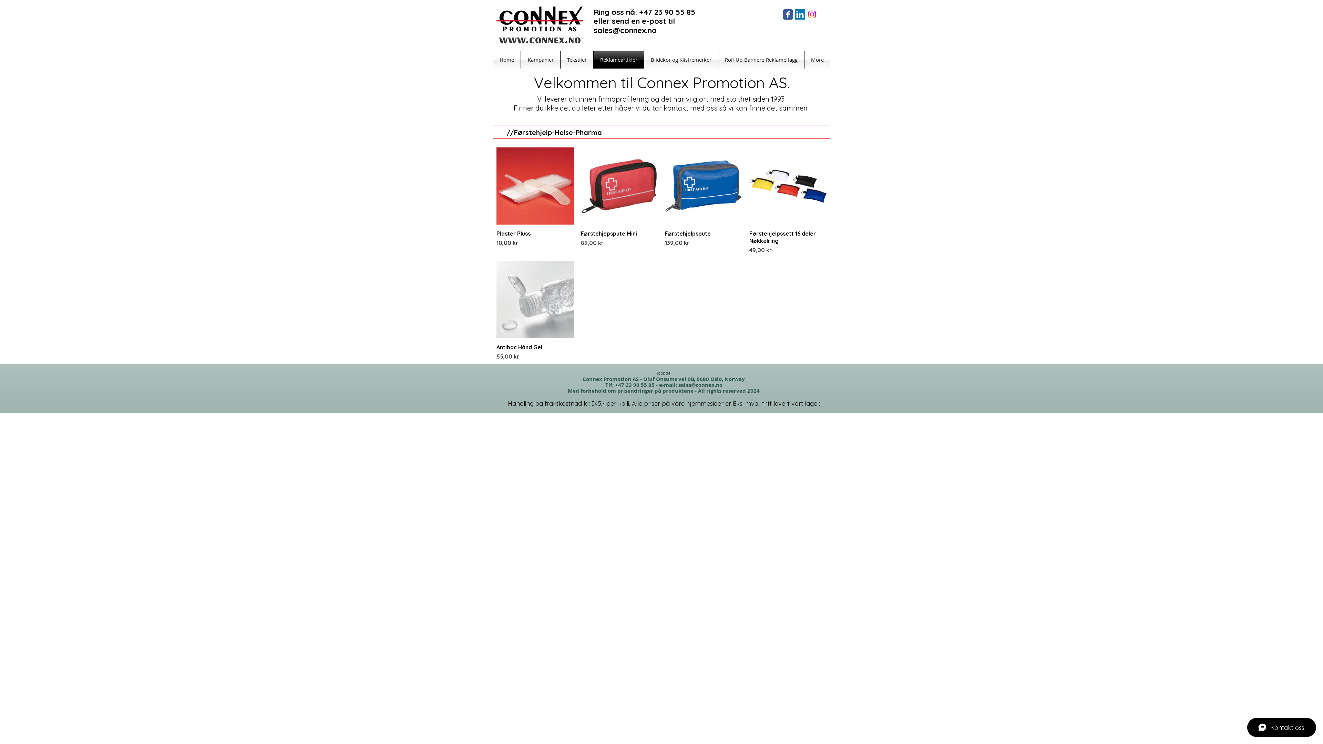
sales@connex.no (700, 385)
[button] (818, 41)
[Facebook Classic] (788, 14)
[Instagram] (812, 14)
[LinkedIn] (800, 14)
